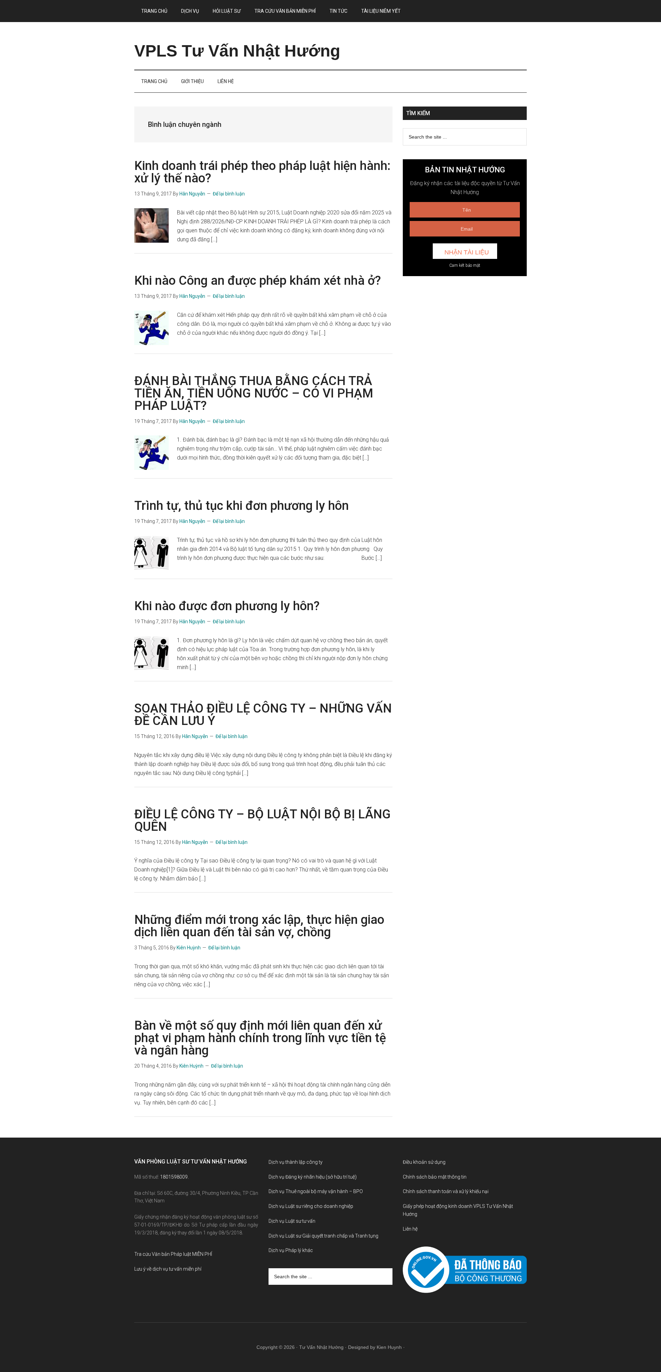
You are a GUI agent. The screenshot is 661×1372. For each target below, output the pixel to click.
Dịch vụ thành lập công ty (296, 1162)
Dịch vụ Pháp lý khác (291, 1250)
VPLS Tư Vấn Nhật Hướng (237, 51)
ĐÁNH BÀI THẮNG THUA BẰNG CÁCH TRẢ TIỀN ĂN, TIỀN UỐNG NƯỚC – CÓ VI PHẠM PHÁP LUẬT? (253, 393)
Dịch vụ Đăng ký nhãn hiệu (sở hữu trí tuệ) (313, 1177)
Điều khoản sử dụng (424, 1162)
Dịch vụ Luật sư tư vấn (292, 1221)
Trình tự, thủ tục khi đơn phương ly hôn (241, 505)
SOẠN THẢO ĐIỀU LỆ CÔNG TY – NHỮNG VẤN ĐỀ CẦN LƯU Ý (263, 714)
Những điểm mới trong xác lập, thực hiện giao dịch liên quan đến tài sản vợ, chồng (259, 925)
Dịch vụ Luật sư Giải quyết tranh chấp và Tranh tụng (323, 1236)
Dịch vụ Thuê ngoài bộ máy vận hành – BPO (316, 1191)
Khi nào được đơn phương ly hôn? (226, 606)
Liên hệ (410, 1229)
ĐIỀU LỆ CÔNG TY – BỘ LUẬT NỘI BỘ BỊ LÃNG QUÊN (262, 820)
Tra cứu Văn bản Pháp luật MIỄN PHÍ (173, 1254)
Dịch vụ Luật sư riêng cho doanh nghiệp (311, 1206)
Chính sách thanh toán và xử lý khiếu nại (446, 1191)
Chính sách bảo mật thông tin (434, 1177)
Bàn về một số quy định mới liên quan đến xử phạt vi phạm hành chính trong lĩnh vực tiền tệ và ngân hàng (260, 1038)
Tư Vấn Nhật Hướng (321, 1347)
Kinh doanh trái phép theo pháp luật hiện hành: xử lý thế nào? (262, 172)
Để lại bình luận (229, 193)
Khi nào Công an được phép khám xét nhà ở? (257, 280)
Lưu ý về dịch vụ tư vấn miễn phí (167, 1269)
